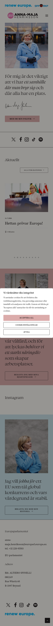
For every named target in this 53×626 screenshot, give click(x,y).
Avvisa (26, 332)
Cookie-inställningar (26, 325)
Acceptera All (26, 317)
